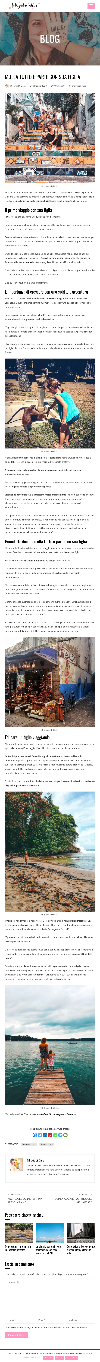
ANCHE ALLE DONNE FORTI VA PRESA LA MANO (25, 1198)
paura (28, 262)
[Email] (65, 1135)
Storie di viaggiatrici (29, 1144)
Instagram (59, 1114)
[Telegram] (60, 1135)
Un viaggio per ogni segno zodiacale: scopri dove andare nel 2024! (48, 1249)
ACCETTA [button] (48, 1358)
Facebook (71, 1114)
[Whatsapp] (55, 1135)
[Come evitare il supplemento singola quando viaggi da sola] (81, 1232)
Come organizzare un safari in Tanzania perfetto (18, 1248)
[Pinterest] (50, 1135)
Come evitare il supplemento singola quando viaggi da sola (81, 1249)
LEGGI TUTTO (72, 1358)
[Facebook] (35, 1135)
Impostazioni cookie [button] (32, 1357)
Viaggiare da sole (46, 1144)
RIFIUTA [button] (59, 1358)
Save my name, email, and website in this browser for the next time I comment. (48, 1327)
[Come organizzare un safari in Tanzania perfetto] (19, 1232)
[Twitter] (40, 1135)
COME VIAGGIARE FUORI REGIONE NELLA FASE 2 (73, 1198)
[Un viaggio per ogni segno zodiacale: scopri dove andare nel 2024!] (50, 1232)
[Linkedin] (45, 1135)
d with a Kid (46, 1114)
